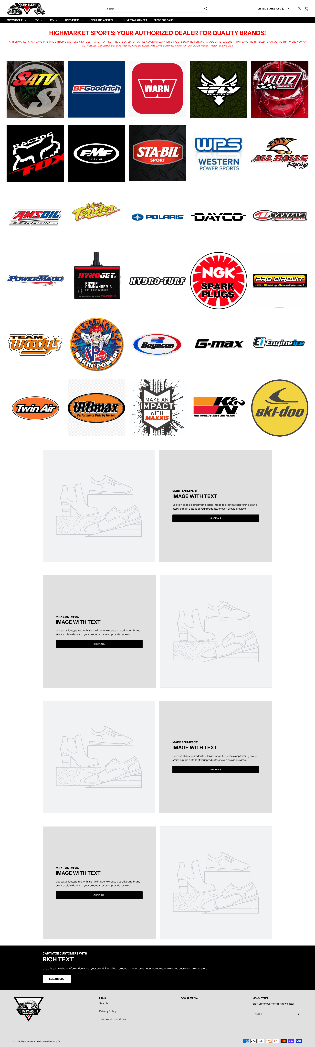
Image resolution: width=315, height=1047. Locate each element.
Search (103, 1003)
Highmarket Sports (30, 1041)
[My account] (297, 8)
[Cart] (304, 8)
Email (259, 1014)
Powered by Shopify (50, 1041)
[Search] (204, 8)
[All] (35, 89)
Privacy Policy (107, 1011)
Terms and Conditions (112, 1019)
